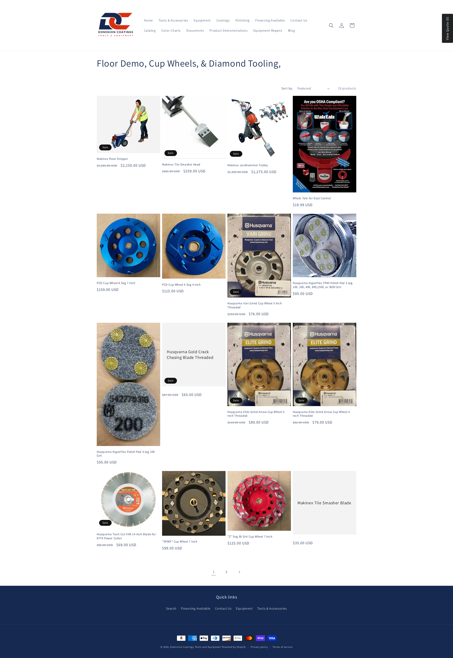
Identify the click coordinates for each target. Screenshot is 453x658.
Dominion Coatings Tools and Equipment (195, 647)
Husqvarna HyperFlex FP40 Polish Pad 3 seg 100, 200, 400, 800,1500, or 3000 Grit (323, 285)
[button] (331, 25)
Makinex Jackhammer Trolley (247, 165)
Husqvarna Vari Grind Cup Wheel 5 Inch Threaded (254, 305)
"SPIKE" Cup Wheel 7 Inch (179, 541)
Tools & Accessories (272, 608)
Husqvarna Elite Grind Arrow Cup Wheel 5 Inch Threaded (255, 414)
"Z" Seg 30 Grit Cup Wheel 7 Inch (249, 537)
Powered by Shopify (234, 647)
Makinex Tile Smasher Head (181, 164)
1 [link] (214, 571)
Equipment (244, 608)
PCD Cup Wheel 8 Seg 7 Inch (116, 283)
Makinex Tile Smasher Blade (324, 502)
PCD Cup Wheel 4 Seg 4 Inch (181, 285)
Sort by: (287, 88)
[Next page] (239, 572)
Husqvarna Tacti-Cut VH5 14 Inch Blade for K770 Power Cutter (126, 536)
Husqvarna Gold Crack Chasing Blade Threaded (190, 354)
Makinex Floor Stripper (112, 159)
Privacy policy (259, 647)
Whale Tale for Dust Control (312, 198)
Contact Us (223, 608)
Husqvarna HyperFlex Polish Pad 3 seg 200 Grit (126, 454)
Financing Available (195, 608)
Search (171, 608)
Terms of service (282, 647)
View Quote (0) (447, 28)
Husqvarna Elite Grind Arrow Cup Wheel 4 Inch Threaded (321, 414)
